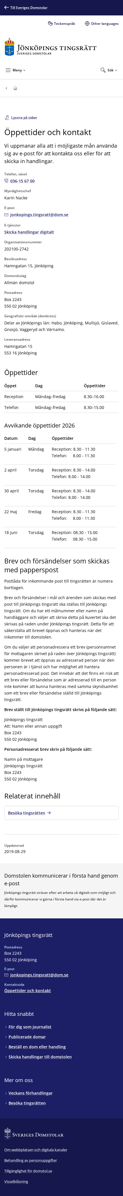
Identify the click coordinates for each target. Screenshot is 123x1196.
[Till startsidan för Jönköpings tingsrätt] (50, 46)
